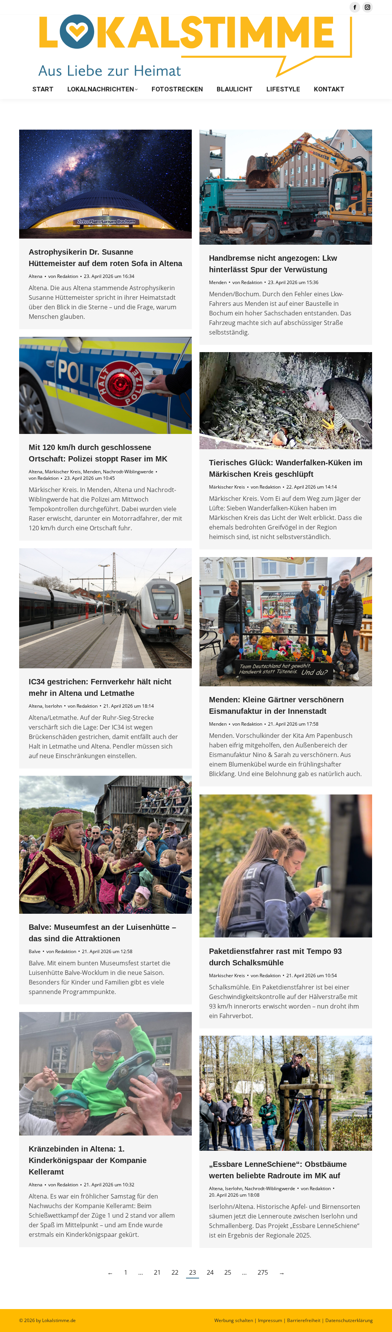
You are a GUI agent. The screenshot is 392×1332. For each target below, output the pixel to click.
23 (192, 1272)
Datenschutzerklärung (349, 1320)
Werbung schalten (233, 1320)
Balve (35, 951)
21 (157, 1272)
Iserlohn (53, 706)
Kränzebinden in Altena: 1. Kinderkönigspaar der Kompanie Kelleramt (88, 1160)
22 (175, 1272)
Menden (218, 282)
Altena (35, 276)
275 (263, 1272)
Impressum (270, 1320)
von (63, 276)
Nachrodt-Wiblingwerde (128, 471)
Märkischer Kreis (63, 471)
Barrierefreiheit (303, 1320)
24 (210, 1272)
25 (227, 1272)
